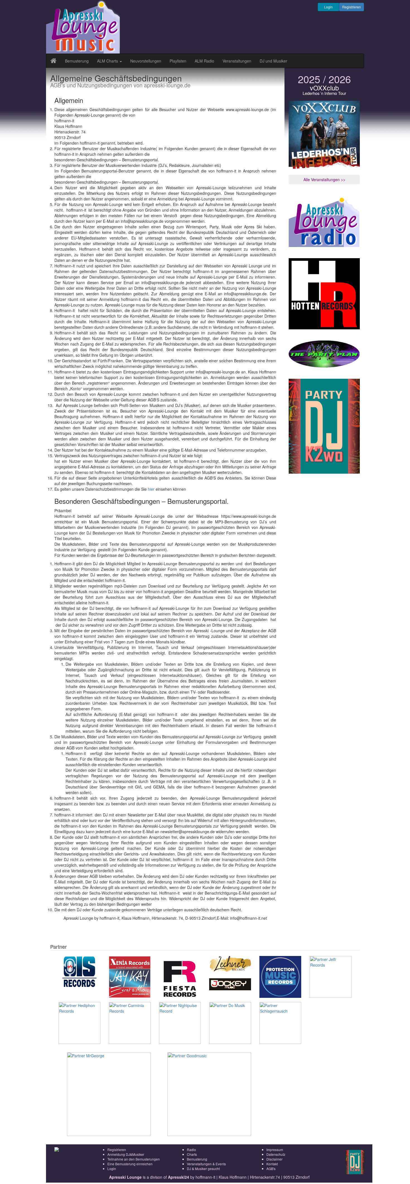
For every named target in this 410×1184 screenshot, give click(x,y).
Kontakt (272, 1163)
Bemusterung (77, 61)
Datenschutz (275, 1154)
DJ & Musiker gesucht (203, 1168)
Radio (191, 1149)
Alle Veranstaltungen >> (324, 179)
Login (328, 6)
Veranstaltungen (237, 61)
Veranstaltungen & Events (206, 1163)
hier (151, 489)
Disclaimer (274, 1159)
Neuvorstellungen (145, 61)
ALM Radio (204, 61)
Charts (192, 1154)
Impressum (274, 1149)
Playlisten (178, 61)
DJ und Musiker (273, 61)
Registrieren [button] (351, 6)
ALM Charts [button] (108, 61)
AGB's (271, 1168)
